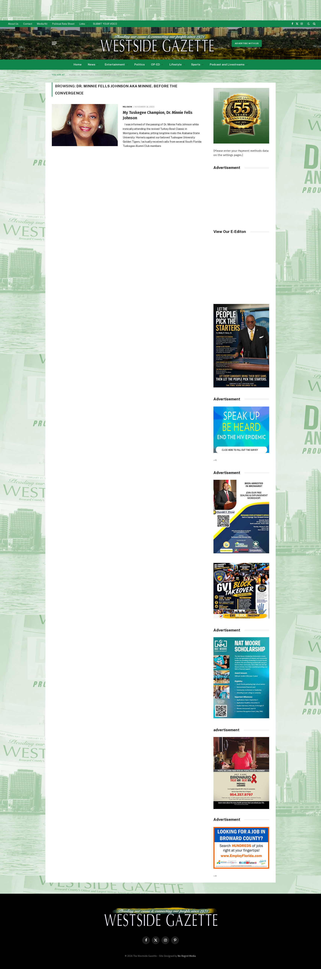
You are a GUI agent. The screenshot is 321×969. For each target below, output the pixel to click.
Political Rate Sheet (63, 23)
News (91, 64)
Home (78, 64)
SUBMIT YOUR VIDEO (105, 23)
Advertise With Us (247, 43)
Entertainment (115, 64)
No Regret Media (187, 956)
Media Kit (42, 23)
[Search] (313, 23)
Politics (139, 64)
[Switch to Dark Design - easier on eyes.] (309, 23)
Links (82, 23)
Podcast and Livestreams (227, 64)
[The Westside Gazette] (156, 43)
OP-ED (155, 64)
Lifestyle (175, 64)
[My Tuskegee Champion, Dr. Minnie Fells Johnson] (85, 125)
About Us (13, 23)
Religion (127, 107)
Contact (27, 23)
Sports (195, 64)
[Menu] (54, 43)
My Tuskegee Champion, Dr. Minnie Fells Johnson (157, 115)
